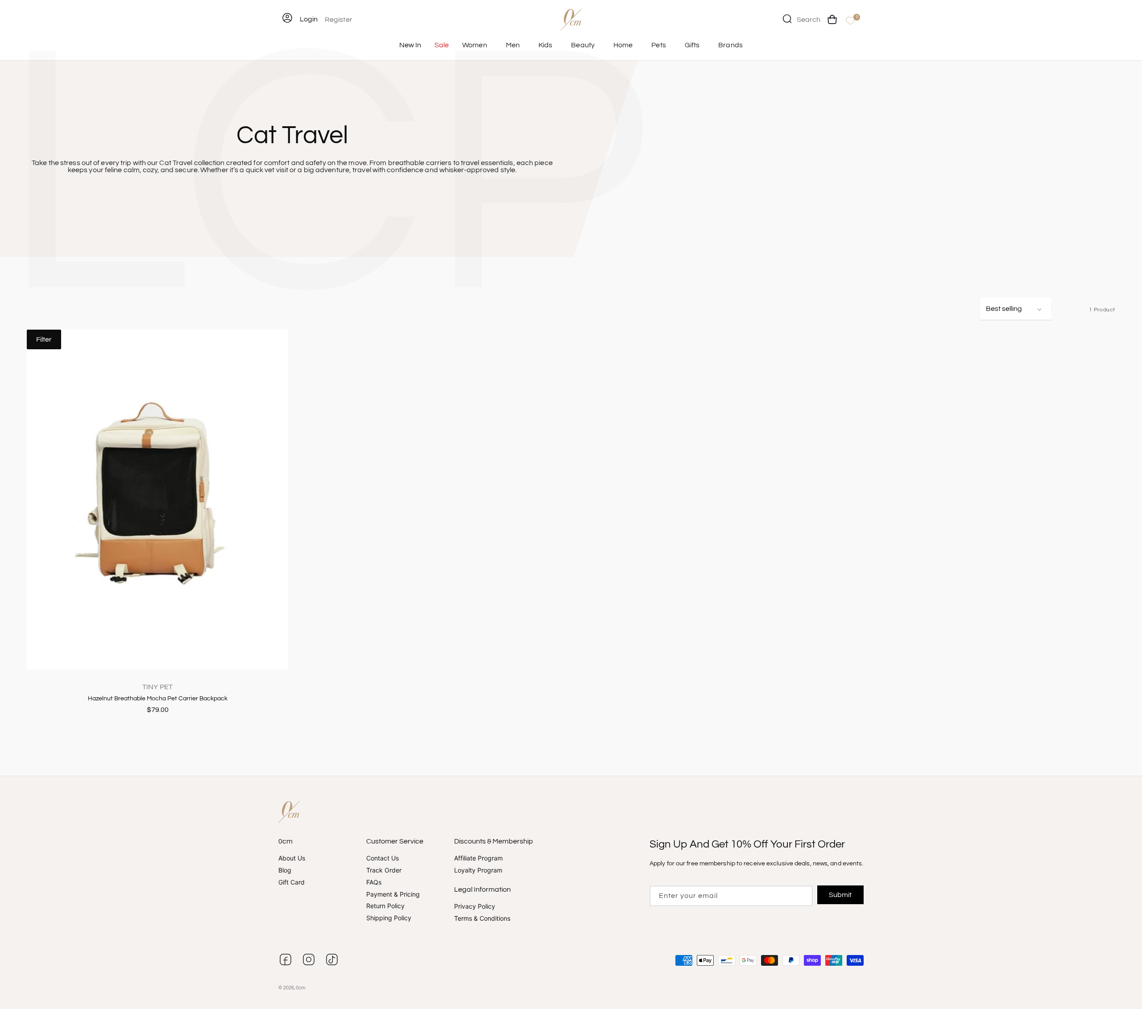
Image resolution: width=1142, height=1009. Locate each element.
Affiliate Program (478, 858)
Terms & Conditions (482, 918)
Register (338, 19)
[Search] (787, 19)
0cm (301, 987)
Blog (284, 870)
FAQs (373, 882)
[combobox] (802, 19)
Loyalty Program (478, 870)
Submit (840, 894)
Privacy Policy (474, 906)
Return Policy (385, 906)
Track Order (383, 870)
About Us (291, 858)
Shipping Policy (388, 918)
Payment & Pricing (393, 893)
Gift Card (291, 882)
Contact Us (382, 858)
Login (309, 19)
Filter (44, 339)
